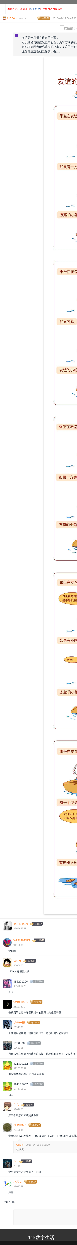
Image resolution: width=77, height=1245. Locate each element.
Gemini (20, 1144)
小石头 (17, 1182)
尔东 (16, 1104)
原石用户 (38, 981)
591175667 (20, 1084)
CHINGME (19, 1125)
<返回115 (9, 1202)
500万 (17, 961)
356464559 (20, 924)
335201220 (20, 981)
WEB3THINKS (21, 940)
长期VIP (38, 923)
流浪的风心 (20, 1002)
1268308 (19, 1043)
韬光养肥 (19, 1022)
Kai (15, 1161)
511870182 (20, 1063)
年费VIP (45, 18)
